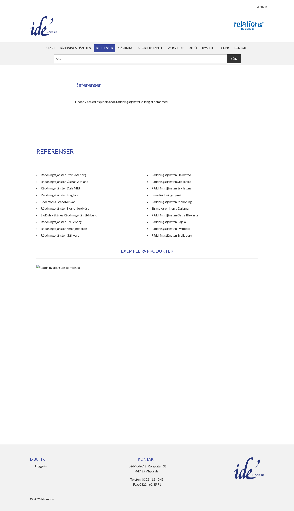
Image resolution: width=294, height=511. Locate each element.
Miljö (193, 48)
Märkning (125, 48)
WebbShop (176, 48)
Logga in (262, 6)
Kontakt (241, 48)
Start (50, 48)
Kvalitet (209, 48)
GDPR (225, 48)
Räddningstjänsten (75, 48)
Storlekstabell (150, 48)
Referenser (104, 48)
